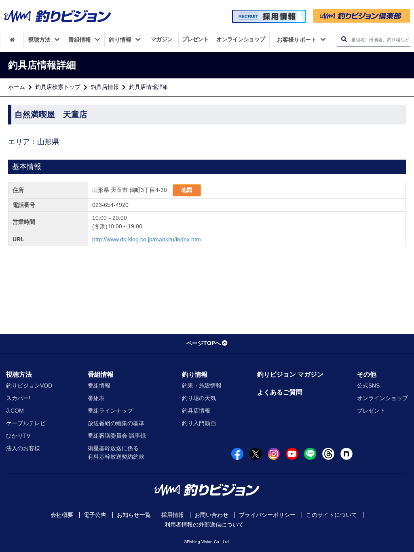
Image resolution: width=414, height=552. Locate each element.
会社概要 (62, 515)
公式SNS (368, 385)
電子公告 (95, 515)
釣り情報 (195, 374)
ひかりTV (18, 435)
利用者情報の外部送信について (204, 524)
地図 (186, 190)
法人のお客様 (23, 448)
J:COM (15, 410)
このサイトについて (331, 515)
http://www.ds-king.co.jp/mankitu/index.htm (146, 239)
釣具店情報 (105, 87)
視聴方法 (19, 374)
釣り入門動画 (199, 423)
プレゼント (371, 410)
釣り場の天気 (199, 398)
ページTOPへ (203, 343)
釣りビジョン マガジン (290, 374)
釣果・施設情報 (202, 385)
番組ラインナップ (110, 410)
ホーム (16, 87)
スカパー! (18, 398)
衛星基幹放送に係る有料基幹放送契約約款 (116, 452)
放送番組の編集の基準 (116, 423)
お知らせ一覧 (134, 515)
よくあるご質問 (279, 392)
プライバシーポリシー (267, 515)
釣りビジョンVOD (29, 385)
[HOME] (11, 39)
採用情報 (172, 515)
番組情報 (101, 374)
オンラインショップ (382, 398)
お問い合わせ (211, 515)
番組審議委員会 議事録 (117, 435)
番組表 (96, 398)
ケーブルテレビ (26, 423)
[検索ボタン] (344, 39)
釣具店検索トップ (57, 87)
